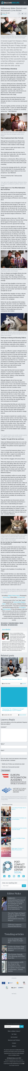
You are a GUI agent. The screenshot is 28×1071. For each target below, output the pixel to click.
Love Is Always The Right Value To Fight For (15, 940)
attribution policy (20, 1061)
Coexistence (5, 623)
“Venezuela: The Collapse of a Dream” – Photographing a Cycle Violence (13, 709)
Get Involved (14, 1037)
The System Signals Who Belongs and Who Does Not (16, 956)
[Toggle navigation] (25, 2)
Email (2, 750)
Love (21, 623)
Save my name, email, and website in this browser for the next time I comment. (14, 759)
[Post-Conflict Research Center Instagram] (14, 876)
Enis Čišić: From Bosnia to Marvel (12, 679)
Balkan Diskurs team (13, 595)
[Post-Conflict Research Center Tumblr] (24, 876)
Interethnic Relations (14, 623)
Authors (14, 1046)
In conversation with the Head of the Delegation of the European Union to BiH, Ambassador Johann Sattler (16, 966)
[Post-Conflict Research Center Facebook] (4, 876)
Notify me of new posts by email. (10, 767)
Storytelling (4, 624)
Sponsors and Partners (14, 1040)
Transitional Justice (13, 624)
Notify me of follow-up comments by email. (13, 764)
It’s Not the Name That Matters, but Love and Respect (16, 948)
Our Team (14, 1034)
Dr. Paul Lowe (21, 597)
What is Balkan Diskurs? (14, 1031)
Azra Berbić (4, 14)
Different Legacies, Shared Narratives (15, 925)
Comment (4, 727)
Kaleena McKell (22, 714)
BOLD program (7, 609)
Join (24, 885)
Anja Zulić (24, 683)
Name (3, 744)
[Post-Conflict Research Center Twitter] (9, 876)
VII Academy (22, 607)
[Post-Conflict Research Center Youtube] (19, 876)
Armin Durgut (6, 597)
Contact (14, 1043)
